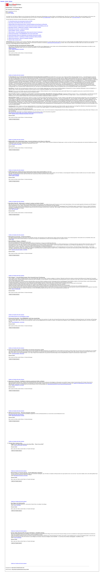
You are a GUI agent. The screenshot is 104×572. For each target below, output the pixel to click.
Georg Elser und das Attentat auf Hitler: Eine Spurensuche (20, 22)
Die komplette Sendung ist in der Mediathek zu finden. (19, 316)
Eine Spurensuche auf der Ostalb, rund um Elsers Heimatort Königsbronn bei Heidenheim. (26, 112)
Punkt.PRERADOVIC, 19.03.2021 (18, 322)
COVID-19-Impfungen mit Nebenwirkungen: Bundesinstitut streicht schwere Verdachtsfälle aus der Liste (28, 25)
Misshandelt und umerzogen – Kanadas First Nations (19, 28)
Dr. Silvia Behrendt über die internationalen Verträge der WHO (20, 21)
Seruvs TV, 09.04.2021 (16, 288)
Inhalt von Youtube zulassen (14, 54)
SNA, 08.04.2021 (15, 209)
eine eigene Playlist (76, 17)
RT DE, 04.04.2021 (17, 537)
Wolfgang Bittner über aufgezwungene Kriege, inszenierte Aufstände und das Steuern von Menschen (28, 24)
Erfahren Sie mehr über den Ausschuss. (16, 414)
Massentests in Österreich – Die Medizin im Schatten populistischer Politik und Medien (25, 36)
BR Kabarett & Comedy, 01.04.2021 (21, 475)
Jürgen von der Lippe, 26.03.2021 (20, 445)
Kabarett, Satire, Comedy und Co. (15, 39)
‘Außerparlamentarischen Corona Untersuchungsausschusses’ (59, 384)
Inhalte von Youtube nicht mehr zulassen (16, 75)
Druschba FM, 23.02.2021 (17, 144)
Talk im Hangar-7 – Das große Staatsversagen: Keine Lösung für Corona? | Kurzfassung (25, 32)
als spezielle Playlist (47, 17)
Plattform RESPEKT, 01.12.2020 (18, 385)
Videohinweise (10, 12)
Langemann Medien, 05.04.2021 (18, 353)
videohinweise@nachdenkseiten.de (54, 42)
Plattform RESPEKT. (12, 48)
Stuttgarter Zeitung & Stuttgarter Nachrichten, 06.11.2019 (22, 113)
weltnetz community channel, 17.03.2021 (19, 249)
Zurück (6, 1)
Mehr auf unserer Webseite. (14, 174)
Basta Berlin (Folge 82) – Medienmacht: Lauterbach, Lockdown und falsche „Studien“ (25, 27)
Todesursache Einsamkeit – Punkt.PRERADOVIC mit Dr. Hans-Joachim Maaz (23, 33)
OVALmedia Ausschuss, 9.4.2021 (18, 415)
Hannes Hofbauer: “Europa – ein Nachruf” (17, 30)
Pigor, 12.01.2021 (17, 505)
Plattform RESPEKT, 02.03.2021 (18, 49)
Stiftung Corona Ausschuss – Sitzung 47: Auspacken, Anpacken (21, 38)
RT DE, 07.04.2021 (15, 175)
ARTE (13, 239)
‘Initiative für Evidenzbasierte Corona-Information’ (82, 383)
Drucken (10, 1)
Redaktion (12, 13)
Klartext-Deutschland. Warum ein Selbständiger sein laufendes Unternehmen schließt (25, 35)
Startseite (2, 1)
